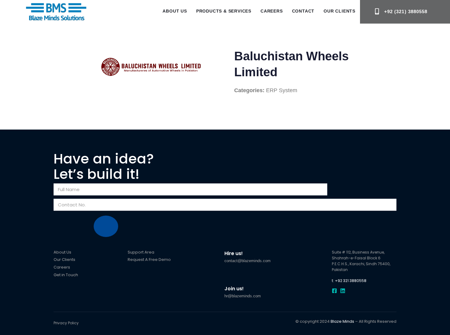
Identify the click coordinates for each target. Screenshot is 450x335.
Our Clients (339, 11)
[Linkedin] (342, 290)
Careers (272, 11)
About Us (175, 11)
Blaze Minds (342, 321)
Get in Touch (66, 275)
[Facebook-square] (334, 290)
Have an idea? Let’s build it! (104, 166)
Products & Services (223, 11)
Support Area (141, 252)
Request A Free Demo (149, 259)
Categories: (249, 90)
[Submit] (106, 226)
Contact (303, 11)
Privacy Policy (66, 323)
